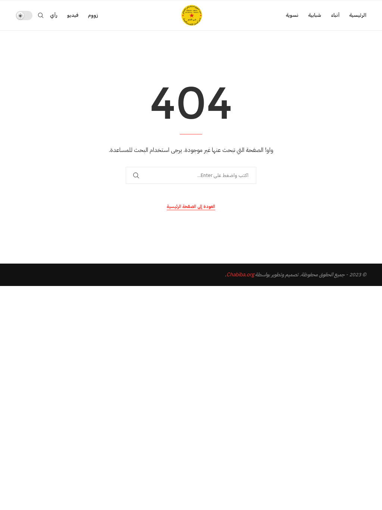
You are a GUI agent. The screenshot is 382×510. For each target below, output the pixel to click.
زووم (93, 15)
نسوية (292, 15)
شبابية (314, 15)
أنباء (335, 15)
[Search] (40, 15)
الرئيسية (357, 15)
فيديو (72, 15)
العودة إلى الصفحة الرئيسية (191, 206)
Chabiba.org (240, 275)
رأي (53, 15)
